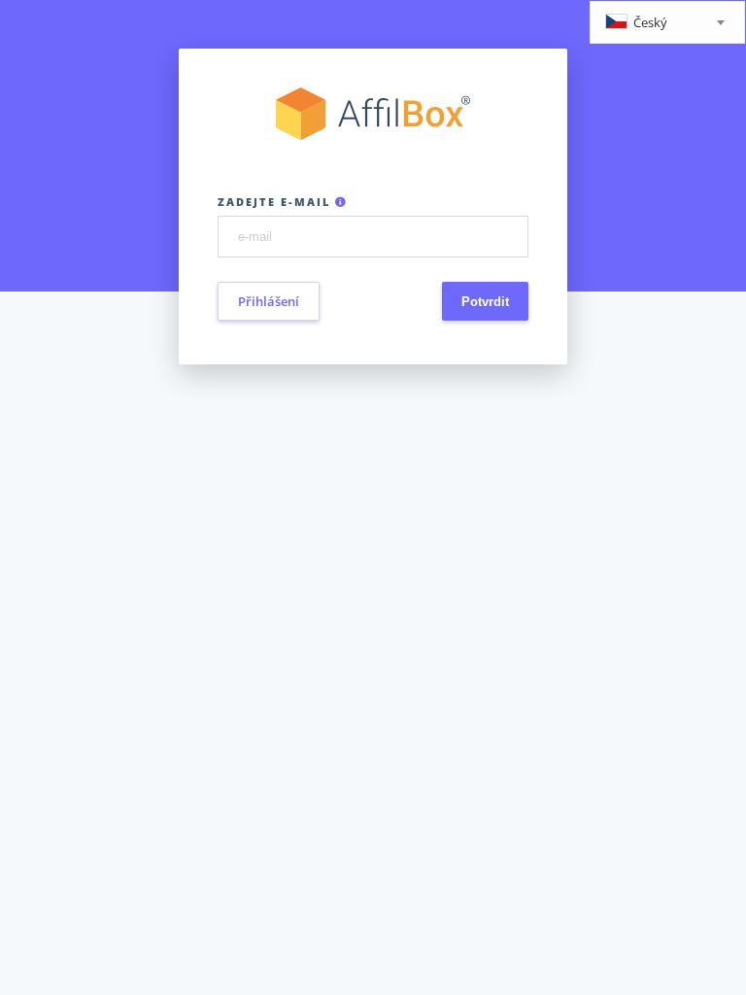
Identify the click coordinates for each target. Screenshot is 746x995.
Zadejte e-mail (276, 201)
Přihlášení (268, 301)
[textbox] (667, 24)
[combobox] (667, 22)
